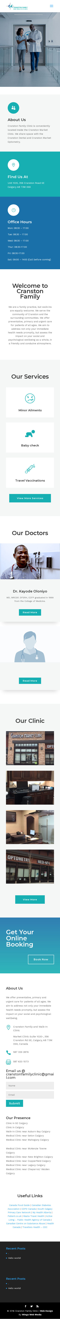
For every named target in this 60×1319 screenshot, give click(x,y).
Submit (14, 1103)
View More (30, 899)
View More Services (30, 498)
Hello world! (14, 1258)
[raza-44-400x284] (30, 804)
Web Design (46, 1311)
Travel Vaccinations (30, 480)
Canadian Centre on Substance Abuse (25, 1223)
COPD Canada (29, 1209)
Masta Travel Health (33, 1216)
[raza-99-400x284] (30, 883)
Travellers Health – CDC (34, 1227)
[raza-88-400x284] (30, 843)
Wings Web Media (31, 1314)
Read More (30, 612)
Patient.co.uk (14, 1216)
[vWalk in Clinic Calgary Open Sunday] (30, 764)
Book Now (41, 959)
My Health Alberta (41, 1212)
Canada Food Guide (19, 1205)
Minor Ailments (30, 410)
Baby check (30, 445)
